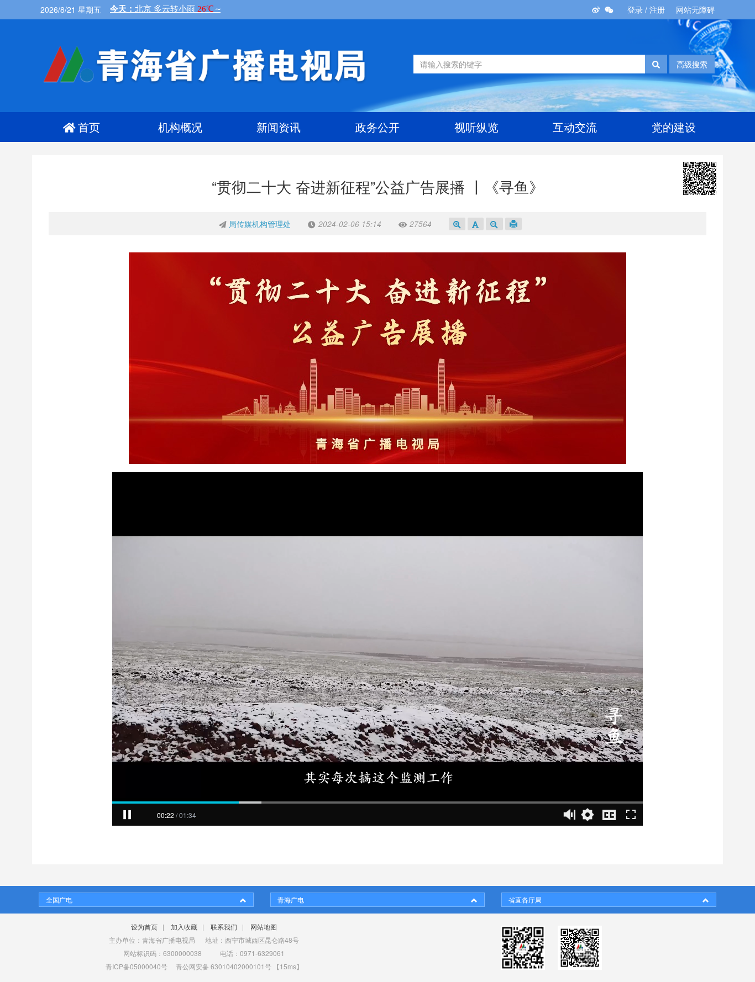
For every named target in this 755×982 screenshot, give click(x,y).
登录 (635, 9)
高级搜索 (692, 64)
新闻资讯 (278, 127)
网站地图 (263, 926)
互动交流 (575, 127)
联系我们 (224, 926)
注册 (657, 9)
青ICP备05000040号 (136, 966)
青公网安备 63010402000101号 (223, 966)
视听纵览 (476, 127)
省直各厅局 (525, 899)
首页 (89, 127)
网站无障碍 (695, 9)
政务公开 (377, 127)
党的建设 (674, 127)
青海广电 (290, 899)
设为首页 (144, 926)
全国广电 (59, 899)
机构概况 (180, 127)
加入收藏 (184, 926)
